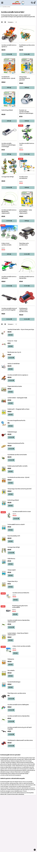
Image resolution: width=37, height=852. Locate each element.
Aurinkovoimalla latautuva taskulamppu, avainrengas (9, 145)
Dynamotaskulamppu (14, 682)
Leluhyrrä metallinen (14, 363)
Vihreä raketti (12, 570)
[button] (34, 2)
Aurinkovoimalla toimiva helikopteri (9, 277)
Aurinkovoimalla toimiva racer (26, 144)
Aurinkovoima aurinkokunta (23, 177)
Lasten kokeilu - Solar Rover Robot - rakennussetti (25, 211)
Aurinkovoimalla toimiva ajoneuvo (9, 45)
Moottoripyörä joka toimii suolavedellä (20, 606)
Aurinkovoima (6, 6)
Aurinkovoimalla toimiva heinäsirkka (26, 277)
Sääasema (11, 659)
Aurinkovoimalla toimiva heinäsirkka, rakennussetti (9, 211)
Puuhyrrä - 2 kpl (12, 341)
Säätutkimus (11, 558)
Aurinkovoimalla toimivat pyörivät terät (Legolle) (9, 309)
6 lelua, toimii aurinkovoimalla (6, 244)
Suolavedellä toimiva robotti (16, 524)
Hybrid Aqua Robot (7, 110)
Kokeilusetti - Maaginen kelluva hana (18, 409)
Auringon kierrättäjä (8, 177)
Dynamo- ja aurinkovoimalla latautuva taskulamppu (26, 111)
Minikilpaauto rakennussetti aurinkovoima (23, 310)
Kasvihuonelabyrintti (14, 536)
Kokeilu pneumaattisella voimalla (17, 466)
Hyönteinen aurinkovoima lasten (27, 45)
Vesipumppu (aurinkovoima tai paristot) (24, 78)
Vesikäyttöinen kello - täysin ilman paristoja (21, 329)
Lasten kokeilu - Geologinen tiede (17, 398)
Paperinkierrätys (13, 581)
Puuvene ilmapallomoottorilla (16, 420)
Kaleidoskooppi (12, 432)
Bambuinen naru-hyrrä (14, 352)
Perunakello (11, 670)
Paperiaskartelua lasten (15, 386)
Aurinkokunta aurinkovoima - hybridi (8, 77)
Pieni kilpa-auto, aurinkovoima (24, 244)
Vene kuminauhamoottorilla (16, 443)
